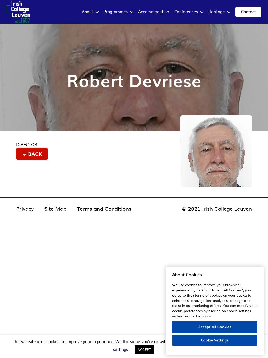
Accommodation (153, 11)
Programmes (116, 11)
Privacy (25, 208)
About (87, 11)
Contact (248, 11)
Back (35, 154)
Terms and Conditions (104, 208)
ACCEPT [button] (144, 349)
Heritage (216, 11)
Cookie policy (200, 315)
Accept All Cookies (214, 326)
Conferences (186, 11)
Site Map (55, 208)
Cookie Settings (215, 340)
